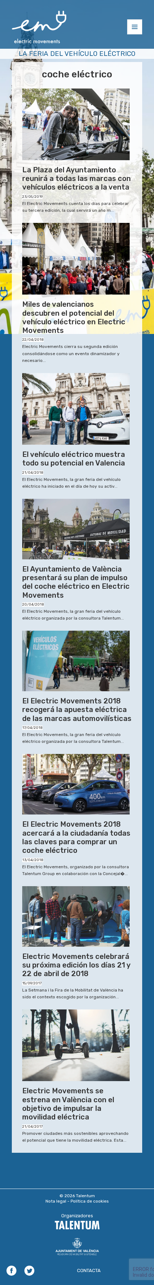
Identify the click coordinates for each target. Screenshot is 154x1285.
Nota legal (55, 1201)
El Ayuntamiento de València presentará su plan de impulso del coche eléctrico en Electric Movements (76, 582)
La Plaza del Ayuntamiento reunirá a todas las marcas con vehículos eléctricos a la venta (76, 179)
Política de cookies (90, 1201)
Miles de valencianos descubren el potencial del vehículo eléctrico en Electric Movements (73, 317)
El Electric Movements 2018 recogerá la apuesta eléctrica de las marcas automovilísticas (76, 710)
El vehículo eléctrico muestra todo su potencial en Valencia (73, 458)
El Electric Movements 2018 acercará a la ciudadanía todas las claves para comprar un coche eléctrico (76, 837)
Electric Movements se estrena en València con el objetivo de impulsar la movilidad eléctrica (68, 1103)
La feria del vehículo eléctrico (77, 53)
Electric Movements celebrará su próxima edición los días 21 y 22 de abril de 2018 (76, 965)
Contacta (89, 1270)
